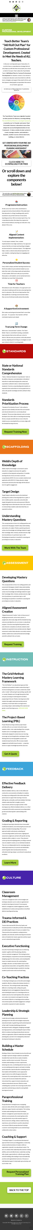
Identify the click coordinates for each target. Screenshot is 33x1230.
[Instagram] (22, 1)
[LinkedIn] (16, 1)
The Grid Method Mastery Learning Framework (16, 121)
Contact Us (19, 1220)
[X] (13, 1)
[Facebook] (10, 1)
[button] (16, 15)
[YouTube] (19, 1)
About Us (13, 1220)
